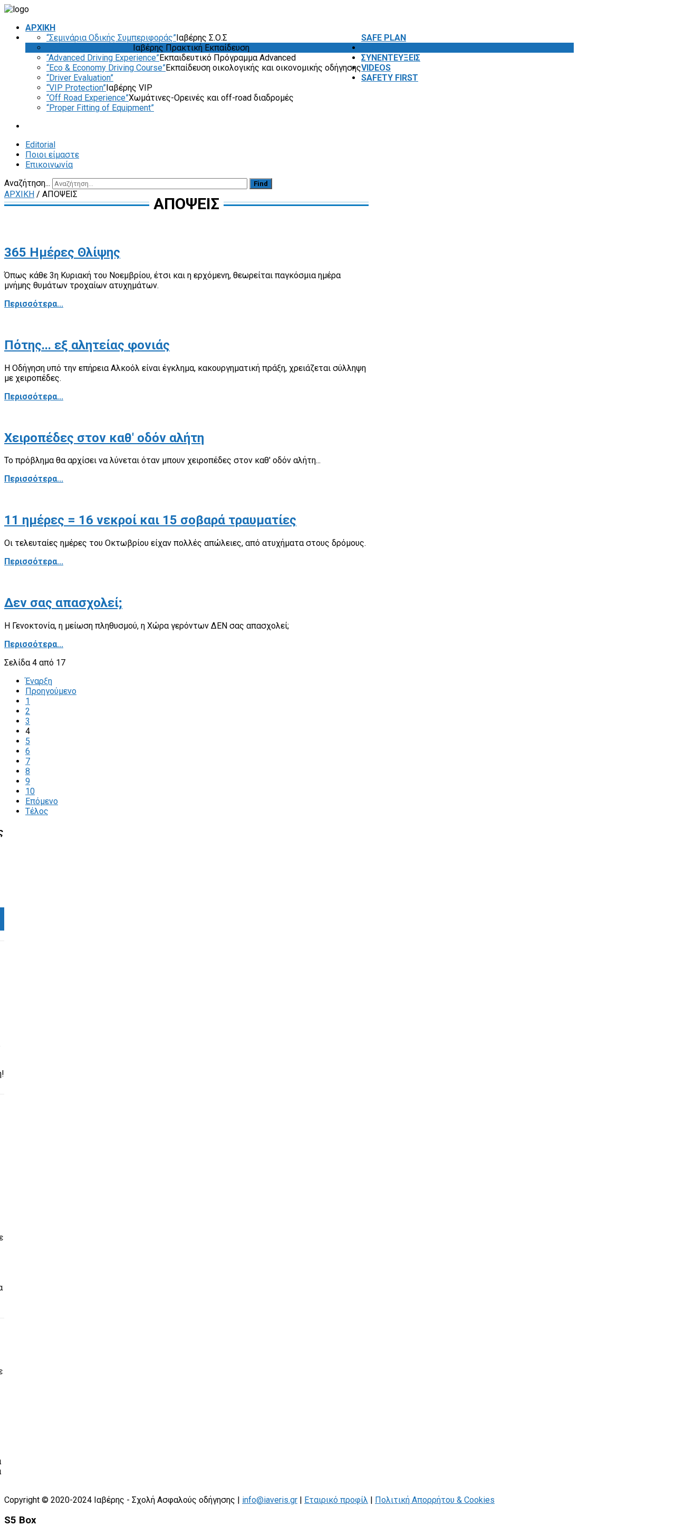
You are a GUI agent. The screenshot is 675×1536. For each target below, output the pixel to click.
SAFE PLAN (383, 38)
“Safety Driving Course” (89, 48)
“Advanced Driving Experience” (102, 58)
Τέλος (37, 811)
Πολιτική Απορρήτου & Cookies (435, 1500)
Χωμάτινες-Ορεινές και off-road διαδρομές (211, 98)
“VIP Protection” (76, 88)
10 (30, 791)
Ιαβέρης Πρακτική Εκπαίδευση (191, 48)
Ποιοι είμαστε (52, 155)
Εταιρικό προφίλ (336, 1500)
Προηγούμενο (50, 691)
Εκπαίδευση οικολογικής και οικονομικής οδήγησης (263, 68)
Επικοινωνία (49, 165)
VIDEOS (376, 68)
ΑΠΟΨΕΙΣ (379, 48)
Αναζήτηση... (27, 183)
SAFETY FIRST (389, 78)
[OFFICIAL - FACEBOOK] (563, 183)
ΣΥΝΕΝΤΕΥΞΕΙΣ (390, 58)
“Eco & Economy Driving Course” (106, 68)
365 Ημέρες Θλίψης (62, 252)
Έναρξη (38, 681)
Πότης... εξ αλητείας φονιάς (87, 345)
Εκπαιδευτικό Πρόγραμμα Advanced (227, 58)
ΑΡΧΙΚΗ (40, 28)
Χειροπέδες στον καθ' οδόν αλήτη (104, 438)
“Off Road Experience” (87, 98)
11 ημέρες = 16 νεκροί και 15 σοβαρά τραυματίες (150, 520)
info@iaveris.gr (269, 1500)
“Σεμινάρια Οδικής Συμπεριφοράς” (111, 38)
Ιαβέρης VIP (129, 88)
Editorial (40, 145)
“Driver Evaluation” (79, 78)
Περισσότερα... (33, 304)
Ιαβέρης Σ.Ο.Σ (201, 38)
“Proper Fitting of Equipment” (100, 108)
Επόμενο (41, 801)
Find (261, 184)
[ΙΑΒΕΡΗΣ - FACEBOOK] (571, 183)
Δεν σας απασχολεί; (63, 602)
